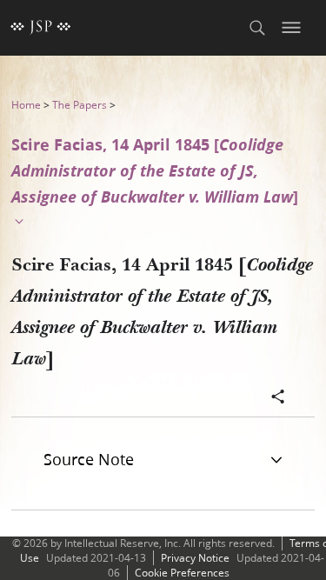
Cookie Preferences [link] (182, 572)
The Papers (79, 104)
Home (26, 104)
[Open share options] (278, 398)
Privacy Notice (195, 557)
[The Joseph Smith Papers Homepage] (40, 28)
